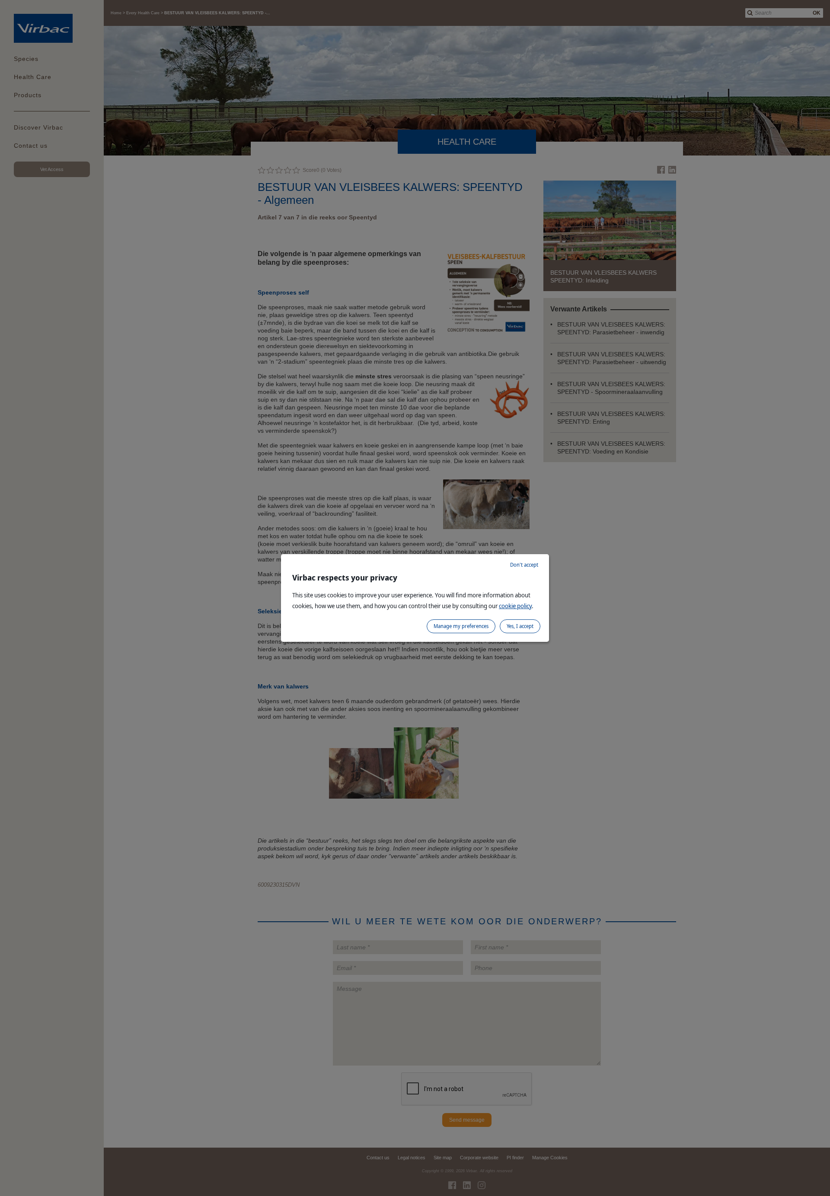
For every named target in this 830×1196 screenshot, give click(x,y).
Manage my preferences (461, 626)
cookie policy (515, 606)
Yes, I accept (520, 626)
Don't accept (524, 564)
